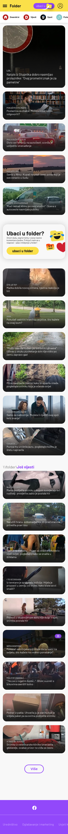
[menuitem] (61, 6)
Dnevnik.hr (14, 17)
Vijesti (33, 17)
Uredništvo (10, 824)
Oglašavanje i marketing (38, 824)
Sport (49, 17)
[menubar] (61, 6)
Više (34, 769)
